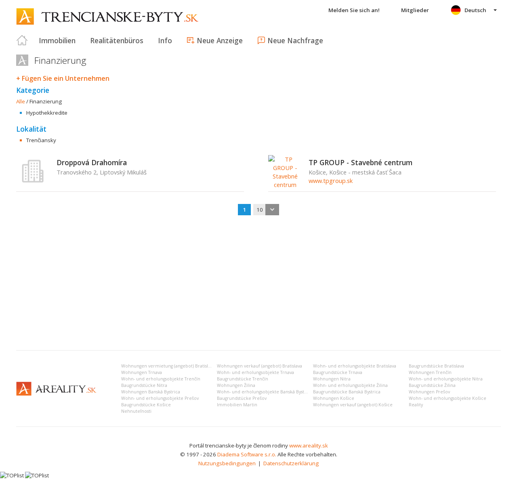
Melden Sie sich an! (354, 10)
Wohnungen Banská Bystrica (150, 392)
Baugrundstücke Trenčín (242, 379)
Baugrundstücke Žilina (432, 385)
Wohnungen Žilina (236, 385)
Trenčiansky (41, 140)
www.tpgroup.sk (331, 180)
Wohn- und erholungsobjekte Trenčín (160, 379)
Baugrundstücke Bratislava (436, 366)
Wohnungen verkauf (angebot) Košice (353, 405)
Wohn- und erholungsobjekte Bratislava (354, 366)
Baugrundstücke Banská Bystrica (346, 392)
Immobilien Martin (237, 405)
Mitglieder (415, 10)
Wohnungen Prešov (429, 392)
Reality (416, 405)
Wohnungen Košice (333, 398)
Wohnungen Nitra (332, 379)
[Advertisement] (258, 283)
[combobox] (266, 209)
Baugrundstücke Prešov (242, 398)
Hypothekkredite (46, 112)
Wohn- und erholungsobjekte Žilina (350, 385)
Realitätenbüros (116, 40)
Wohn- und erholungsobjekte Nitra (446, 379)
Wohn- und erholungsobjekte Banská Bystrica (264, 392)
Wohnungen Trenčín (430, 372)
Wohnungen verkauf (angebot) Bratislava (259, 366)
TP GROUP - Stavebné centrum (360, 162)
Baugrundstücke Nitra (144, 385)
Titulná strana (22, 40)
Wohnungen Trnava (141, 372)
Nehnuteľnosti (136, 411)
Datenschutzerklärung (291, 463)
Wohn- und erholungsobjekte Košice (447, 398)
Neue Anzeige (220, 40)
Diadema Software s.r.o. (246, 454)
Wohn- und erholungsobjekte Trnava (255, 372)
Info (165, 40)
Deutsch (475, 10)
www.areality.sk (308, 445)
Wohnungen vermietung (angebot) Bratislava (168, 366)
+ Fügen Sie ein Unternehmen (62, 78)
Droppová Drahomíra (92, 162)
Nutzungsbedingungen (227, 463)
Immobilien (57, 40)
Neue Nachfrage (295, 40)
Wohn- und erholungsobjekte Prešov (160, 398)
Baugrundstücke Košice (146, 405)
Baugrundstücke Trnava (337, 372)
